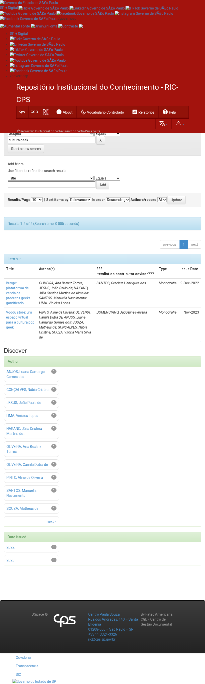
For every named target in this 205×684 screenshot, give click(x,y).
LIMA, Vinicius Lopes (22, 416)
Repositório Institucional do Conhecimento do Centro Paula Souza (60, 131)
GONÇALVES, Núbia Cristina (28, 390)
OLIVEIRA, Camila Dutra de (27, 465)
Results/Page (19, 200)
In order (98, 200)
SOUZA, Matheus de (22, 509)
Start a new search (26, 149)
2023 (10, 560)
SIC (18, 675)
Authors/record (143, 200)
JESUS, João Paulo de (23, 403)
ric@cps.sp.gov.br (102, 639)
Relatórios (143, 112)
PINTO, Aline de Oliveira (24, 478)
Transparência (27, 666)
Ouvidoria (23, 658)
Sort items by (57, 200)
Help (169, 112)
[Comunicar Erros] (81, 26)
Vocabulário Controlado (102, 112)
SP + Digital (9, 8)
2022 (10, 547)
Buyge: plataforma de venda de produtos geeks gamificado (18, 293)
